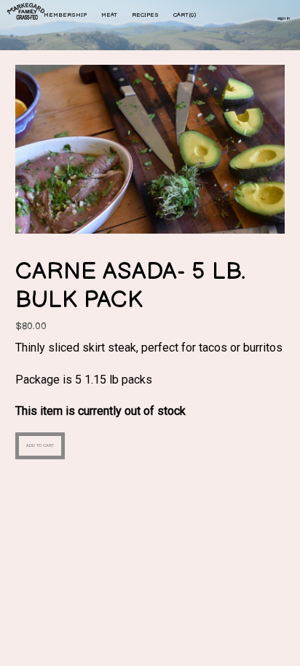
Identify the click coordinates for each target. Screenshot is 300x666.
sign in (283, 18)
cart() (184, 15)
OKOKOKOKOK (27, 13)
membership (65, 15)
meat (109, 15)
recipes (145, 15)
